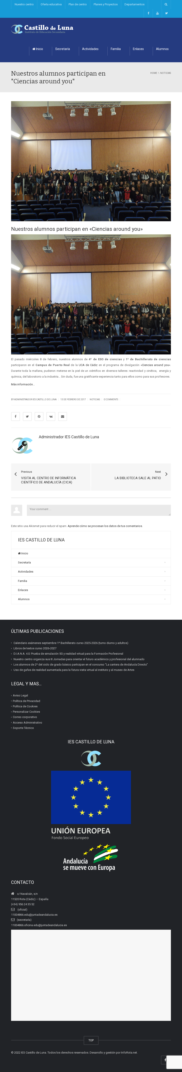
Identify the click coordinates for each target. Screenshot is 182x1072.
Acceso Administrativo (27, 722)
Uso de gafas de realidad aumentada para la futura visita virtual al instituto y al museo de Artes (74, 670)
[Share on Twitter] (27, 416)
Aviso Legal (20, 695)
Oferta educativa (51, 4)
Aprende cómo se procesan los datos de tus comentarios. (105, 526)
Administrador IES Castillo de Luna (35, 399)
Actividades (90, 49)
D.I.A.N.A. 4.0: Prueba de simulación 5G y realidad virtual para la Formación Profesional (68, 653)
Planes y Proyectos (106, 4)
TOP (91, 1040)
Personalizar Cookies (26, 711)
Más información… (23, 384)
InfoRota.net (129, 1052)
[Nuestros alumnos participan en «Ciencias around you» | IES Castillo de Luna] (42, 28)
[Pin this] (39, 416)
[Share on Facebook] (15, 416)
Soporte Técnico (23, 728)
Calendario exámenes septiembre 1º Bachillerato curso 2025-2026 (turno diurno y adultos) (71, 643)
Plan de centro (78, 4)
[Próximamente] (157, 13)
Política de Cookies (25, 706)
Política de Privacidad (26, 700)
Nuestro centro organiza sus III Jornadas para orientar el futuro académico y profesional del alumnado (79, 659)
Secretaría (62, 49)
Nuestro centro (24, 4)
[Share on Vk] (50, 416)
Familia (116, 49)
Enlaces (138, 49)
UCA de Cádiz (89, 365)
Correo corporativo (25, 717)
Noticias (95, 399)
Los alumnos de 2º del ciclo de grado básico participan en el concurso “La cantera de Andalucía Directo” (81, 664)
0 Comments (111, 399)
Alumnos (162, 49)
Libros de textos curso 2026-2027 (35, 648)
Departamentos (134, 4)
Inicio (39, 49)
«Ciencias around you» (155, 365)
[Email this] (62, 416)
